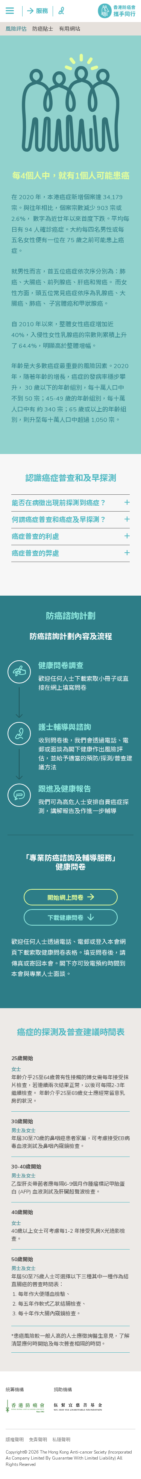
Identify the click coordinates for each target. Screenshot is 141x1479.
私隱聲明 (61, 1440)
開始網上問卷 (65, 898)
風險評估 (16, 29)
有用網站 (69, 29)
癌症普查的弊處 (35, 553)
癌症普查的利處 (35, 536)
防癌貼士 (42, 29)
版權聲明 (15, 1440)
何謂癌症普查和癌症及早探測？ (59, 519)
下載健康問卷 (65, 918)
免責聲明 (38, 1440)
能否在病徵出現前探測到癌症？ (59, 502)
